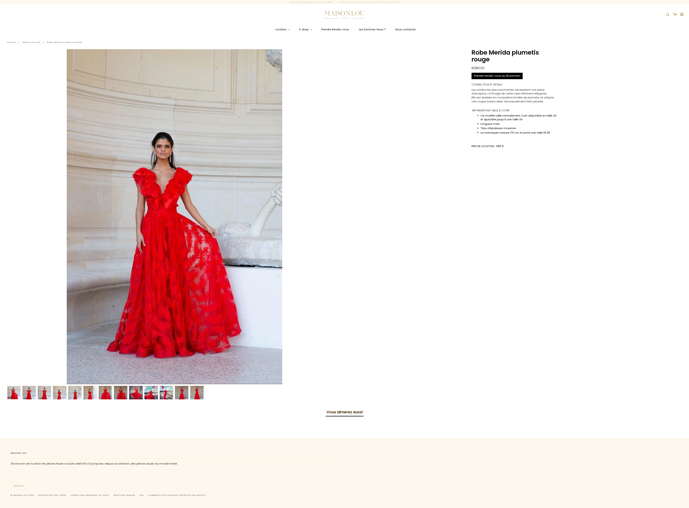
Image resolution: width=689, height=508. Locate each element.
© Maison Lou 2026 (22, 495)
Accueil (12, 42)
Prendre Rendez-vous (335, 29)
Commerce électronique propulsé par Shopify (177, 495)
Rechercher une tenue (52, 495)
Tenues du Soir (31, 42)
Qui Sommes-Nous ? (372, 29)
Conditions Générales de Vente (90, 495)
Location (281, 29)
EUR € (17, 485)
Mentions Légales (124, 495)
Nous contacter (405, 29)
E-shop (304, 29)
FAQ (142, 495)
